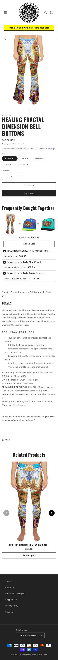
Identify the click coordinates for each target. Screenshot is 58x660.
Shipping (5, 144)
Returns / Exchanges (14, 594)
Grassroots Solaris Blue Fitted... (25, 262)
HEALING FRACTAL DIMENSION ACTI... (29, 545)
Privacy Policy (11, 606)
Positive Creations (25, 654)
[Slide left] (23, 110)
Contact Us (10, 588)
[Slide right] (35, 110)
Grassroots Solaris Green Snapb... (26, 273)
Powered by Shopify (39, 654)
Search (8, 581)
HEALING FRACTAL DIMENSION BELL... (29, 251)
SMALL (25, 158)
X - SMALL (10, 158)
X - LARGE (24, 165)
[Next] (52, 513)
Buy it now (29, 193)
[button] (5, 12)
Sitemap (9, 612)
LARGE (9, 165)
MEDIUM (40, 159)
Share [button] (7, 440)
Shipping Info (11, 600)
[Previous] (6, 513)
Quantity (5, 171)
